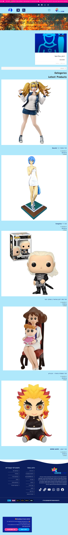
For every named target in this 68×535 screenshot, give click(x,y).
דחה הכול (24, 529)
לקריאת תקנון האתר (26, 526)
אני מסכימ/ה (11, 529)
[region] (17, 524)
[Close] (30, 518)
